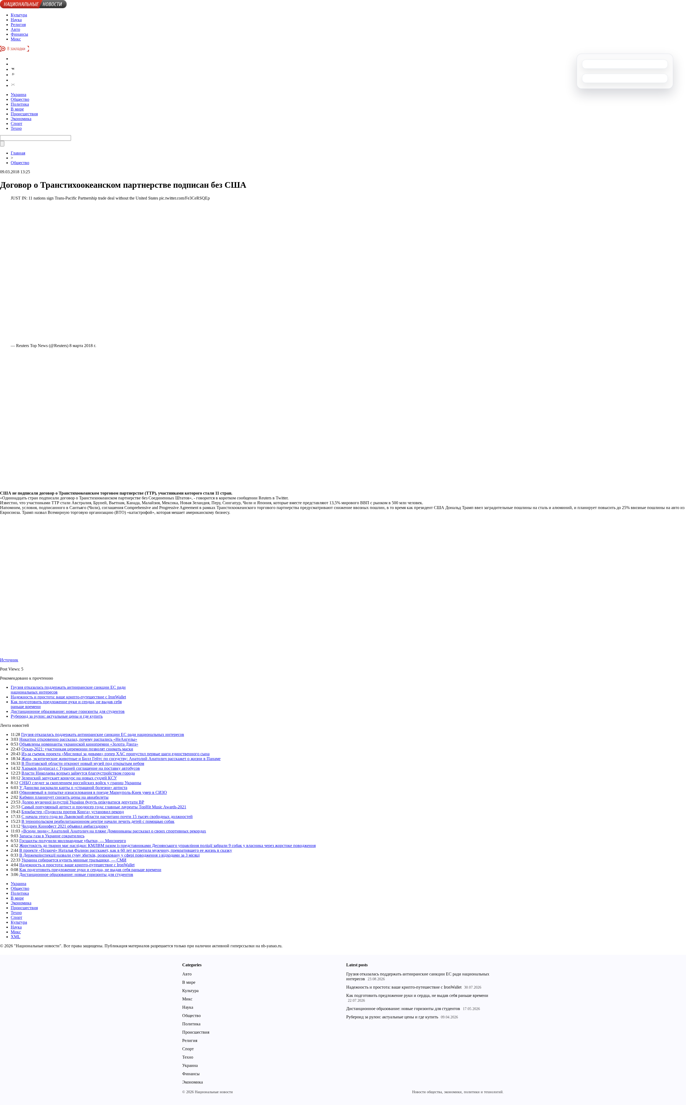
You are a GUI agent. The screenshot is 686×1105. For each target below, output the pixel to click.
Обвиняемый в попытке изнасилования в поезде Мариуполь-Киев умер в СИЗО (93, 792)
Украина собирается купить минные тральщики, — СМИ (73, 860)
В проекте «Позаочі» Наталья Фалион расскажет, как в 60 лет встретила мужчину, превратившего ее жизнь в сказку (125, 850)
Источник (9, 660)
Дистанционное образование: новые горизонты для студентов (68, 711)
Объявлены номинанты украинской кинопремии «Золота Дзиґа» (78, 744)
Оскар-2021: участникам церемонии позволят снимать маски (77, 749)
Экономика (21, 118)
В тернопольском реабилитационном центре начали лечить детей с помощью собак (97, 821)
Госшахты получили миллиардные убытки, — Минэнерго (72, 840)
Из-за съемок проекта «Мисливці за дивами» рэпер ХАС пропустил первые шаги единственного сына (115, 754)
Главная (18, 153)
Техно (16, 128)
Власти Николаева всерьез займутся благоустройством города (78, 773)
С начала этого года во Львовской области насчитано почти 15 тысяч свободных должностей (107, 816)
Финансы (19, 34)
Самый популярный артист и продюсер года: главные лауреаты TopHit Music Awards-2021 (103, 807)
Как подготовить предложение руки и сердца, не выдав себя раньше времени (90, 869)
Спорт (16, 123)
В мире (17, 109)
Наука (16, 19)
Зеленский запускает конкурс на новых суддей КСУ (69, 778)
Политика (20, 104)
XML (15, 936)
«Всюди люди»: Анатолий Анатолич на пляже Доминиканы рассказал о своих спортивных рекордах (113, 831)
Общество (20, 99)
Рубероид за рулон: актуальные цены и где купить (57, 716)
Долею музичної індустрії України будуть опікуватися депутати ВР (82, 802)
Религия (18, 24)
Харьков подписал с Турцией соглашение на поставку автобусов (80, 768)
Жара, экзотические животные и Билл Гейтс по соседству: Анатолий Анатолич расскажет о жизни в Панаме (121, 758)
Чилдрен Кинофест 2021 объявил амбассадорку (64, 826)
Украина (18, 94)
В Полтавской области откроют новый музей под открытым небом (82, 763)
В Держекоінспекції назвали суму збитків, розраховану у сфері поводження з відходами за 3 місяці (109, 855)
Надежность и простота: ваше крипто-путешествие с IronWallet (68, 697)
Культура (19, 15)
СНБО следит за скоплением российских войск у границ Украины (80, 782)
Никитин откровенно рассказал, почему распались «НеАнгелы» (78, 739)
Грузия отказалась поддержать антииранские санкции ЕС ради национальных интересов (102, 734)
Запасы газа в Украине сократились (51, 836)
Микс (16, 39)
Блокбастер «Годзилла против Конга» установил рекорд (72, 811)
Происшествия (24, 114)
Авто (15, 29)
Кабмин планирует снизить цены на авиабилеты (64, 797)
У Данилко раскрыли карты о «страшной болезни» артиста (73, 787)
